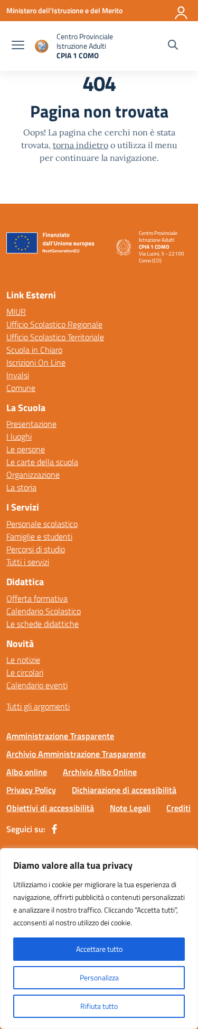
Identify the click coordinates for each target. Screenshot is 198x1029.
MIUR (16, 311)
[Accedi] (182, 11)
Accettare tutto (99, 948)
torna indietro (80, 145)
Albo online (26, 772)
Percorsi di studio (35, 549)
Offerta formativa (37, 598)
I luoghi (19, 436)
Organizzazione (33, 474)
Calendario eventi (37, 685)
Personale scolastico (42, 523)
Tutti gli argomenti (38, 706)
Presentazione (31, 423)
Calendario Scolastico (43, 611)
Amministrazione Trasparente (60, 736)
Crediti (178, 808)
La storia (21, 487)
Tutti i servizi (27, 562)
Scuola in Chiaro (34, 349)
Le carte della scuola (42, 462)
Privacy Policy (31, 790)
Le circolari (24, 672)
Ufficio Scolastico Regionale (54, 324)
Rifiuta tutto (99, 1006)
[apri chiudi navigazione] (18, 46)
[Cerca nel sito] (173, 46)
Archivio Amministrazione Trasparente (76, 754)
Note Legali (130, 808)
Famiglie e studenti (39, 536)
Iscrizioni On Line (35, 362)
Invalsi (17, 375)
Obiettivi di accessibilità (50, 808)
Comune (20, 387)
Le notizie (23, 659)
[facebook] (54, 829)
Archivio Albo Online (100, 772)
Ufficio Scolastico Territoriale (55, 337)
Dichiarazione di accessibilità (124, 790)
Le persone (25, 449)
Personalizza (99, 977)
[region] (99, 938)
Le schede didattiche (42, 623)
